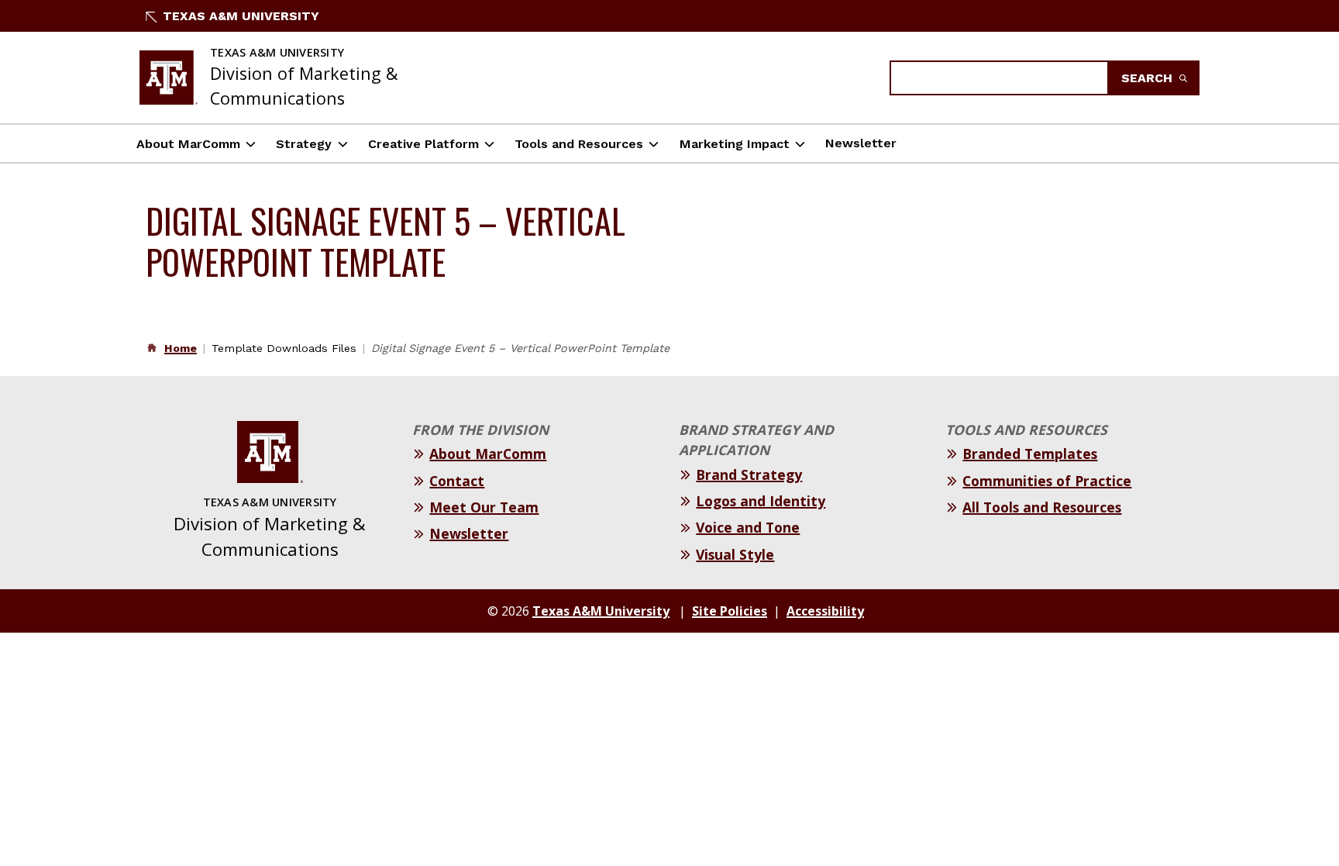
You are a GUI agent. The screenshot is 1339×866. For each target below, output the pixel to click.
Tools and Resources (579, 143)
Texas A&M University (241, 16)
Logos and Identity (760, 501)
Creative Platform (423, 143)
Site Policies (729, 610)
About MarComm (188, 143)
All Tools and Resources (1041, 507)
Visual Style (735, 554)
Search (1148, 78)
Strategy (304, 143)
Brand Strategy (749, 474)
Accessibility (825, 610)
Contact (456, 480)
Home (180, 348)
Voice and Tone (748, 527)
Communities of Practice (1046, 480)
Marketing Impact (735, 143)
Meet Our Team (484, 507)
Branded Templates (1029, 453)
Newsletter (861, 143)
